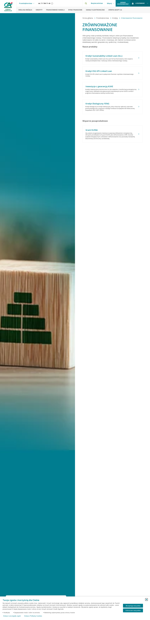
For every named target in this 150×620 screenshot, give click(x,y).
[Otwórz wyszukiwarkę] (86, 3)
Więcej (109, 3)
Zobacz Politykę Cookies (33, 616)
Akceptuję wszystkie (133, 606)
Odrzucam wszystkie (133, 610)
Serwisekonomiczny (123, 3)
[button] (146, 599)
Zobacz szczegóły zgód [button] (12, 616)
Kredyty (115, 18)
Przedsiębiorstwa (25, 3)
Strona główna (87, 18)
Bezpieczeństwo (97, 3)
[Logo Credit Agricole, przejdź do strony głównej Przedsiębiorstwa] (8, 6)
